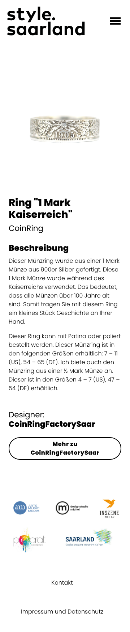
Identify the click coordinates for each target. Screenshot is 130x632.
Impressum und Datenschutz (62, 611)
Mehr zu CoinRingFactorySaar (65, 448)
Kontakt (62, 582)
